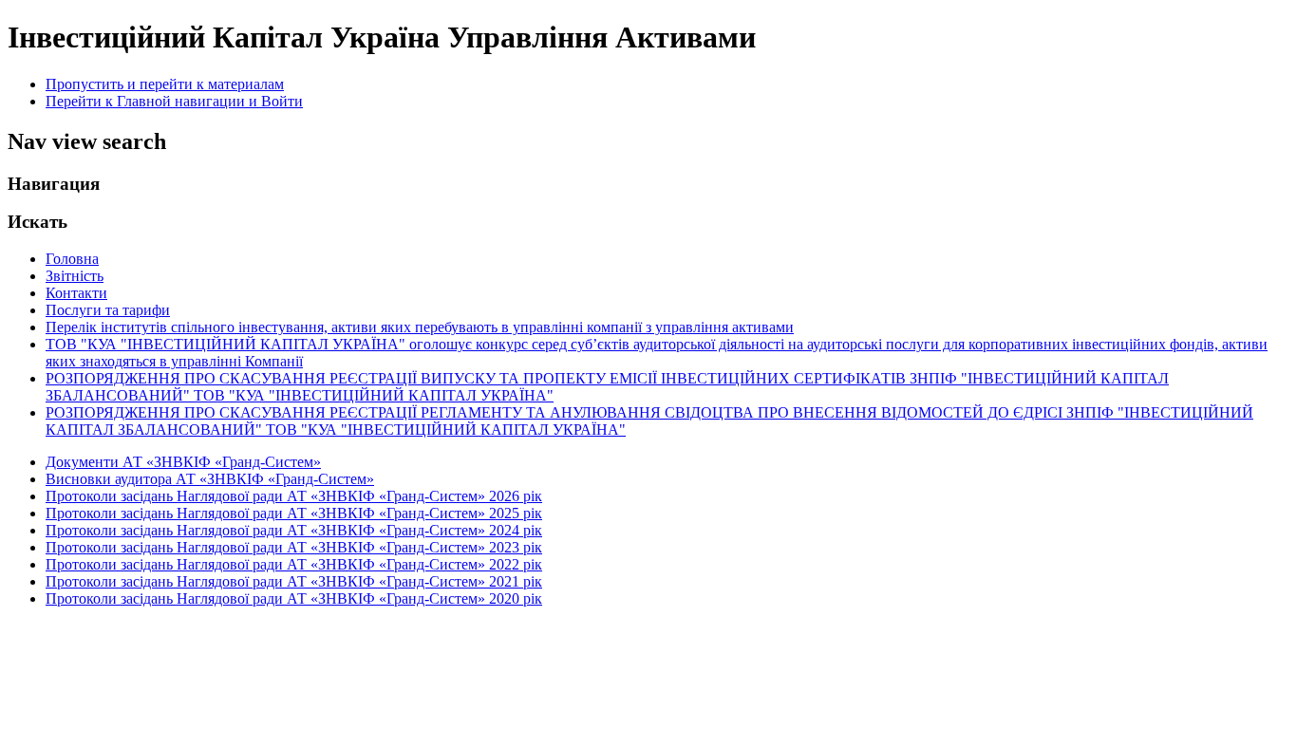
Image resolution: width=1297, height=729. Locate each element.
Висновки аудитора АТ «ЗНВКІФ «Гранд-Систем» (210, 479)
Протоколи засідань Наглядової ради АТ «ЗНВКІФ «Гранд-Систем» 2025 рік (294, 513)
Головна (72, 259)
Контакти (76, 293)
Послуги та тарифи (108, 310)
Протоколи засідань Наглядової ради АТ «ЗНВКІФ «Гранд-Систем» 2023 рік (294, 547)
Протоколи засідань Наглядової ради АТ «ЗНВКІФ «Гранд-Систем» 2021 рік (294, 581)
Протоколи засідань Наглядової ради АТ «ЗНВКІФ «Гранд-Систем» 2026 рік (294, 496)
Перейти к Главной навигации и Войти (174, 101)
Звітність (74, 276)
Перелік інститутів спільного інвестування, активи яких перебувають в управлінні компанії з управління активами (420, 327)
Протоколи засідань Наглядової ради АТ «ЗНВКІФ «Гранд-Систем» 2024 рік (294, 530)
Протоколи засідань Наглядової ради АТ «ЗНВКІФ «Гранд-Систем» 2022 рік (294, 564)
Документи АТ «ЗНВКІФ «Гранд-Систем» (183, 462)
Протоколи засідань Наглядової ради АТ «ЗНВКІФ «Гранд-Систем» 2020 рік (294, 598)
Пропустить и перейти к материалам (165, 84)
